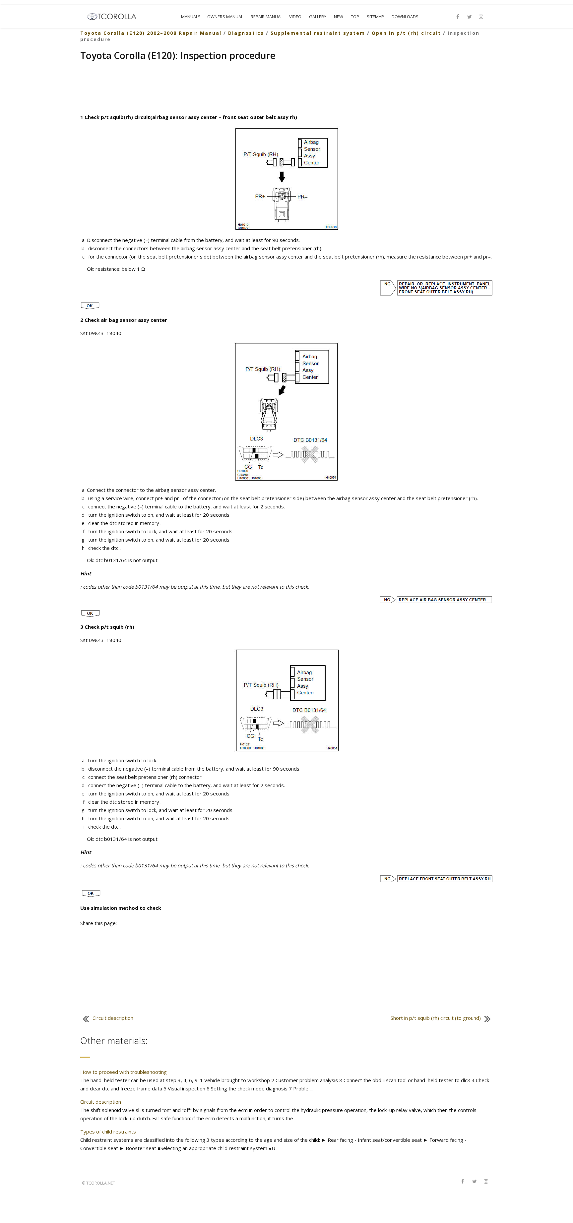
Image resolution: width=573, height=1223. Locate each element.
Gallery (317, 17)
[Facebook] (458, 17)
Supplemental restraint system (318, 33)
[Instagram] (481, 17)
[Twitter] (469, 17)
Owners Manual (225, 17)
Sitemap (375, 17)
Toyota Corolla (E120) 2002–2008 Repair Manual (151, 33)
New (338, 17)
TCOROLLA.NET (100, 1183)
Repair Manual (267, 17)
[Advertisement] (286, 88)
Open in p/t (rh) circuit (406, 33)
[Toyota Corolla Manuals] (114, 16)
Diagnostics (246, 33)
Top (355, 17)
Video (295, 17)
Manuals (191, 17)
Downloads (405, 17)
